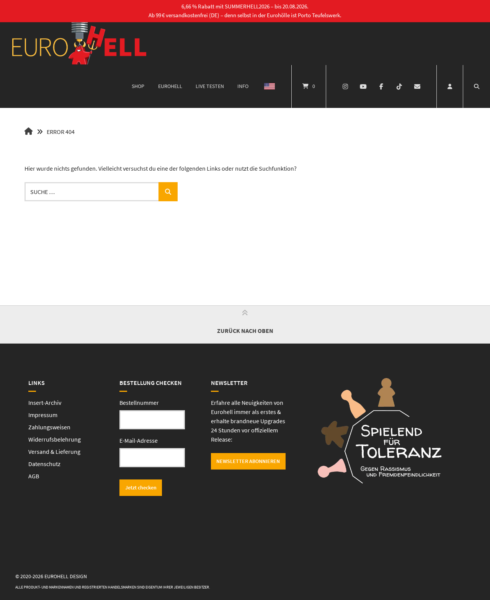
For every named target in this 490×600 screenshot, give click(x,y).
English (269, 86)
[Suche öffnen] (476, 86)
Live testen (210, 86)
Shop (138, 86)
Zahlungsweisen (49, 427)
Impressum (42, 415)
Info (242, 86)
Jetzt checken (141, 487)
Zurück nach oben (245, 330)
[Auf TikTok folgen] (399, 86)
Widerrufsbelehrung (54, 439)
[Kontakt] (417, 86)
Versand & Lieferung (54, 451)
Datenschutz (44, 464)
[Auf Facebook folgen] (381, 86)
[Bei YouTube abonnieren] (363, 86)
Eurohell (170, 86)
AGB (33, 476)
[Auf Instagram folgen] (345, 86)
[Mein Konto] (450, 86)
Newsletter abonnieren (248, 461)
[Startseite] (79, 43)
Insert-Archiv (44, 402)
